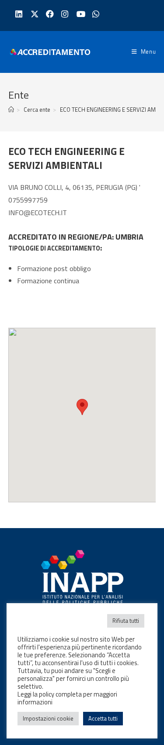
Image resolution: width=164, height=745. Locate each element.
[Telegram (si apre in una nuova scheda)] (94, 14)
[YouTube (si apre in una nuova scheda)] (79, 14)
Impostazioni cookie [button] (48, 718)
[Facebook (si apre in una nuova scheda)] (48, 14)
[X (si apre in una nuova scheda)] (33, 14)
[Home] (11, 109)
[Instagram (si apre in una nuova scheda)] (64, 14)
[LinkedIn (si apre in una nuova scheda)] (18, 14)
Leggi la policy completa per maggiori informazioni (67, 698)
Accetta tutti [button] (103, 718)
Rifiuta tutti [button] (125, 620)
